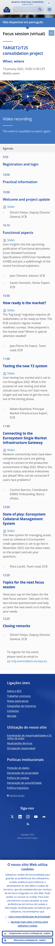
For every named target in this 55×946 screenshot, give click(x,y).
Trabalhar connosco (19, 696)
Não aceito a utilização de (30, 940)
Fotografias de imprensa (21, 706)
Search (40, 9)
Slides (11, 207)
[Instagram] (28, 816)
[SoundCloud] (43, 816)
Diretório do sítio (17, 796)
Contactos (13, 711)
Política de (18, 778)
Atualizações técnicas (19, 743)
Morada (11, 716)
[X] (12, 816)
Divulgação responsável (21, 748)
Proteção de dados (18, 768)
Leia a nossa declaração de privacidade (29, 917)
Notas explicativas (18, 701)
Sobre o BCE (14, 691)
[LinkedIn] (20, 816)
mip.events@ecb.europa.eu (29, 661)
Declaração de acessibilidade (24, 783)
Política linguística (18, 788)
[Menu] (49, 10)
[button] (49, 3)
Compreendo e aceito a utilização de (29, 933)
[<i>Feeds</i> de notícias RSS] (28, 824)
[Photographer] (52, 107)
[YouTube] (35, 816)
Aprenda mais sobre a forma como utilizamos (29, 924)
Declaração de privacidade (22, 773)
